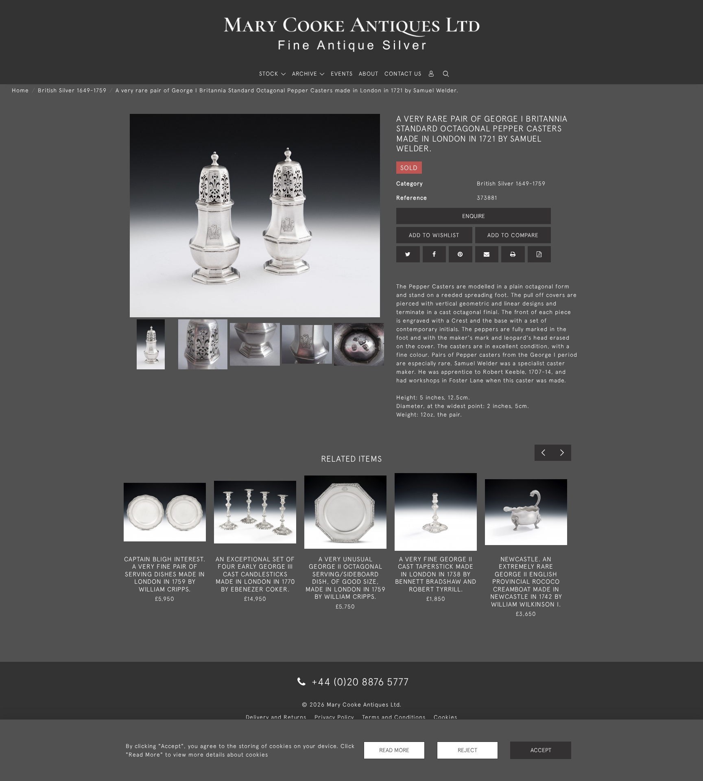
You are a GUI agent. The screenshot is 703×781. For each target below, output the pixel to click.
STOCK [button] (269, 73)
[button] (446, 74)
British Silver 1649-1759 (72, 90)
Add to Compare (513, 235)
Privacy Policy (334, 717)
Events (342, 73)
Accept (541, 750)
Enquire (473, 216)
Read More (394, 750)
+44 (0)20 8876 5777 (359, 681)
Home (20, 90)
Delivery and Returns (276, 717)
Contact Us (402, 73)
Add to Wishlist (434, 235)
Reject (467, 750)
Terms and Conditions (394, 717)
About (368, 73)
